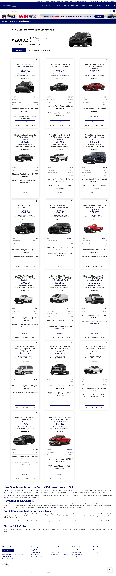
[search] (114, 5)
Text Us (33, 125)
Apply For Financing (36, 550)
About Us (95, 552)
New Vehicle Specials (36, 556)
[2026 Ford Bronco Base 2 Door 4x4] (25, 228)
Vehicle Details (19, 50)
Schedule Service (77, 554)
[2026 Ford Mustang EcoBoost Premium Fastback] (94, 87)
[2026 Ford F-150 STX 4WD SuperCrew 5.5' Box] (59, 157)
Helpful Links (77, 547)
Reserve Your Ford (35, 552)
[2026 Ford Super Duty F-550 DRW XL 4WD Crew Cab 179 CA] (59, 369)
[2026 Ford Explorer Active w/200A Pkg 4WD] (59, 228)
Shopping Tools (37, 547)
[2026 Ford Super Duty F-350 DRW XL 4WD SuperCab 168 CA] (94, 299)
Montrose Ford (5, 572)
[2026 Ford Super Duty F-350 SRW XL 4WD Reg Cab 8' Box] (94, 228)
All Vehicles (56, 547)
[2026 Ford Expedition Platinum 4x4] (25, 440)
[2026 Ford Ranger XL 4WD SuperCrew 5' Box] (25, 157)
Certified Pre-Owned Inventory (59, 554)
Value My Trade (76, 550)
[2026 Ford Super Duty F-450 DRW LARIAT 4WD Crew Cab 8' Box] (59, 440)
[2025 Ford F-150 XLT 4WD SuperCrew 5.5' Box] (94, 369)
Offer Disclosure (25, 78)
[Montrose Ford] (9, 5)
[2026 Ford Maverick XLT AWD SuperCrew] (59, 87)
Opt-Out (43, 572)
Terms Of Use (20, 572)
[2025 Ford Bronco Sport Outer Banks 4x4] (94, 157)
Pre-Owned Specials (36, 559)
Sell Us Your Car (76, 552)
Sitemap (26, 572)
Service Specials (76, 556)
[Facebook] (4, 564)
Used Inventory (55, 552)
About (95, 547)
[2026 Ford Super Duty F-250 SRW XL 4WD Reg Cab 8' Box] (25, 299)
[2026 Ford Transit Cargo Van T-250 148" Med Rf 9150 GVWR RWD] (59, 299)
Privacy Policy (13, 572)
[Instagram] (7, 564)
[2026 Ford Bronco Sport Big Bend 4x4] (25, 87)
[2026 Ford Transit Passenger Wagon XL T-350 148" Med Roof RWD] (25, 369)
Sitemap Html (31, 572)
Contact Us (9, 550)
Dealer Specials (35, 554)
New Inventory (55, 550)
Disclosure (47, 50)
